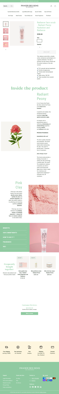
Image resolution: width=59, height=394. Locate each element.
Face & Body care (28, 15)
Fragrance (7, 242)
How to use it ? (8, 237)
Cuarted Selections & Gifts (13, 11)
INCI (4, 246)
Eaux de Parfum (47, 11)
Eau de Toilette (38, 11)
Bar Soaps (10, 15)
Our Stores (18, 382)
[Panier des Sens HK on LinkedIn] (40, 387)
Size (38, 37)
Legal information (7, 378)
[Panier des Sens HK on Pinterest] (38, 387)
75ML (39, 40)
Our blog (18, 378)
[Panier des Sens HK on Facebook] (33, 387)
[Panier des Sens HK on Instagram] (30, 387)
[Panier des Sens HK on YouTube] (35, 387)
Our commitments (10, 233)
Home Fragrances (39, 15)
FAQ (17, 380)
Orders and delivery (7, 387)
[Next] (6, 49)
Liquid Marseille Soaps (27, 11)
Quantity (39, 44)
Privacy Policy (6, 385)
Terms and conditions (7, 380)
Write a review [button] (29, 313)
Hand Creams (19, 15)
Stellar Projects (43, 392)
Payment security (6, 382)
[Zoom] (22, 33)
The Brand (48, 15)
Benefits (6, 228)
